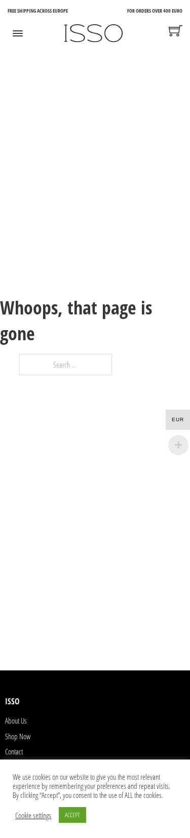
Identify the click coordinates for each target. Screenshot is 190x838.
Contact (14, 751)
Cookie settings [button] (33, 815)
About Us (16, 720)
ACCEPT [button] (72, 814)
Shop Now (17, 736)
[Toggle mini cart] (175, 30)
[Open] (18, 33)
